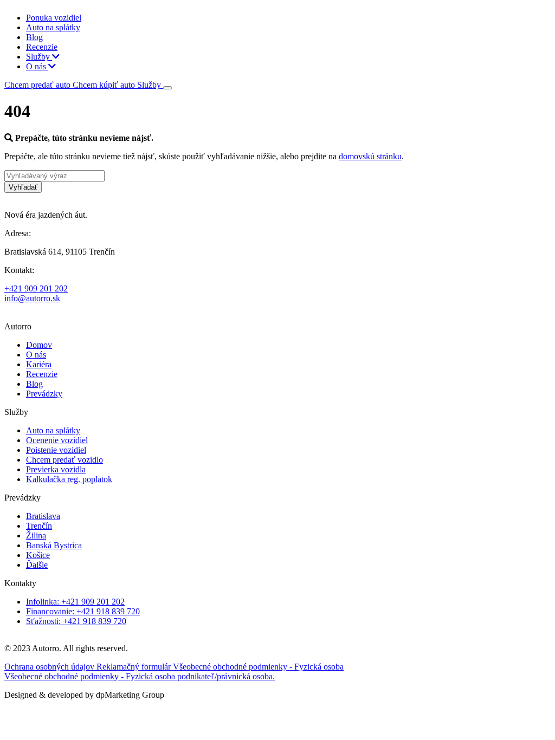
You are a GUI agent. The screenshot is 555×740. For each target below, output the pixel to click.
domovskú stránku (370, 156)
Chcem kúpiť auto (105, 84)
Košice (38, 555)
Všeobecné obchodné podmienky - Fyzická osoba (258, 666)
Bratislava (43, 516)
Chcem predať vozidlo (64, 459)
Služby (39, 56)
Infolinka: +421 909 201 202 (75, 601)
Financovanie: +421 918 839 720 (83, 611)
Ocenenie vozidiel (57, 440)
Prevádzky (44, 393)
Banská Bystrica (54, 545)
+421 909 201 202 (36, 288)
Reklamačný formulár (134, 666)
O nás (37, 66)
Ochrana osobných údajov (50, 666)
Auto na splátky (53, 27)
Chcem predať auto (38, 84)
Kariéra (38, 364)
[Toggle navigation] (167, 87)
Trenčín (39, 525)
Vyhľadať (23, 187)
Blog (34, 37)
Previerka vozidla (56, 469)
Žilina (36, 535)
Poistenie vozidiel (56, 450)
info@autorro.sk (32, 298)
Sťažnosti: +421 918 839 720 (76, 621)
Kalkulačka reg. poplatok (69, 479)
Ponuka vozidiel (53, 17)
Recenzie (41, 46)
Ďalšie (37, 564)
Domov (39, 344)
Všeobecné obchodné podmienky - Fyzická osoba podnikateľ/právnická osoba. (139, 676)
